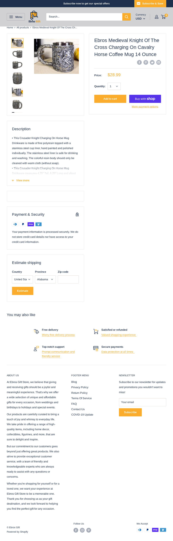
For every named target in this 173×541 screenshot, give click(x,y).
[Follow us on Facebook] (75, 530)
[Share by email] (158, 62)
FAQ (74, 403)
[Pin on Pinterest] (145, 62)
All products (23, 27)
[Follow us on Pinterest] (88, 530)
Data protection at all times (117, 351)
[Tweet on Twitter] (152, 62)
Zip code (63, 271)
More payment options (145, 106)
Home (10, 27)
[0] (163, 17)
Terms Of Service (81, 398)
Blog (74, 381)
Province (40, 271)
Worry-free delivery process (58, 334)
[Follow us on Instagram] (82, 530)
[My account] (156, 17)
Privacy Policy (79, 387)
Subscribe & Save (152, 3)
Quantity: (100, 86)
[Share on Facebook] (139, 62)
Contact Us (78, 409)
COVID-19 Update (82, 414)
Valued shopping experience (118, 334)
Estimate (22, 290)
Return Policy (79, 392)
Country (17, 271)
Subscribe (130, 412)
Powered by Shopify (17, 531)
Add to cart (110, 98)
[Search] (126, 17)
